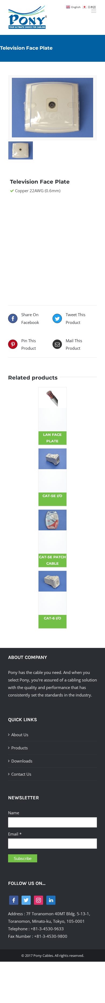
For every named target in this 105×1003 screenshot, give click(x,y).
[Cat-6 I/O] (52, 593)
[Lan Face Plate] (52, 409)
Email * (15, 834)
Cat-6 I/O (52, 618)
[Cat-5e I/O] (52, 470)
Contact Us (21, 774)
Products (19, 747)
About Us (19, 734)
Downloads (21, 761)
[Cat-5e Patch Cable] (52, 532)
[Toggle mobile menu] (94, 11)
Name (13, 812)
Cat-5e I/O (52, 496)
